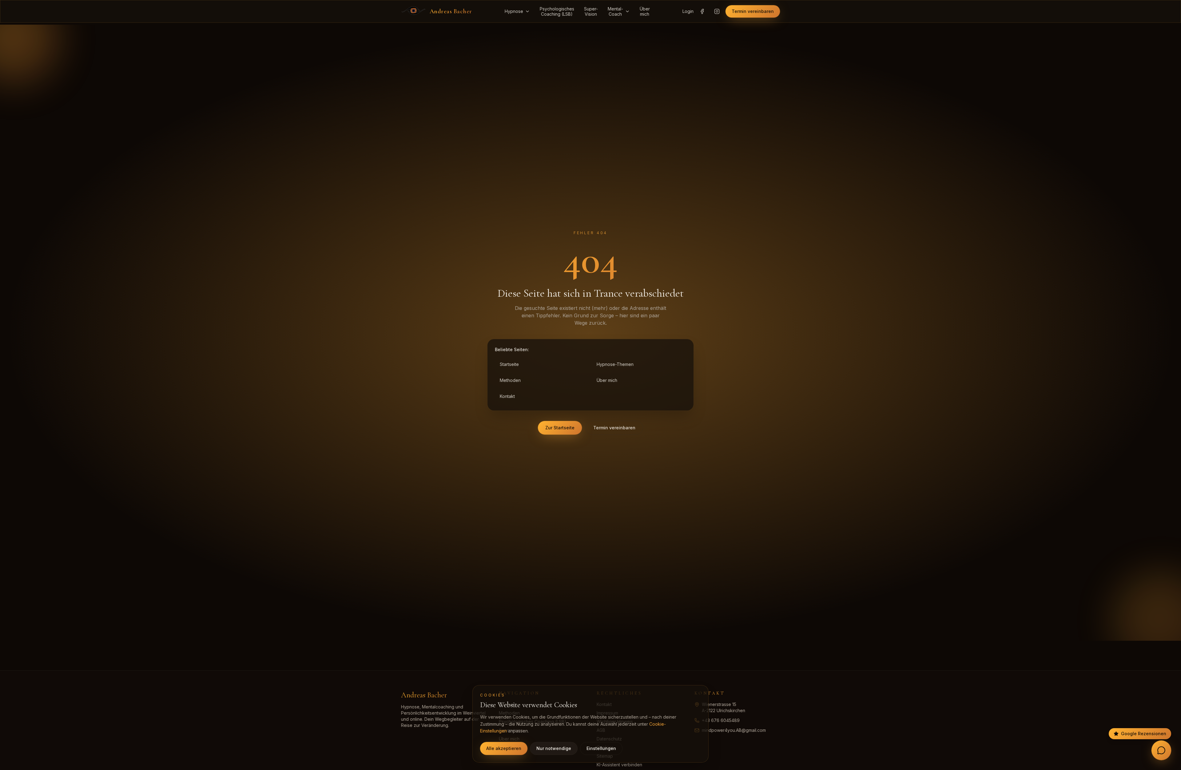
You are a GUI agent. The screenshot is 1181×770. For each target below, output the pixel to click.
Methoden (510, 380)
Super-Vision (591, 11)
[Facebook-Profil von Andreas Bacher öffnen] (702, 11)
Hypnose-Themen (615, 364)
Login (688, 11)
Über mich (607, 380)
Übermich (645, 11)
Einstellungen (601, 748)
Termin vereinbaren (753, 11)
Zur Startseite (560, 427)
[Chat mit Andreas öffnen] (1161, 750)
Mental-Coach (615, 11)
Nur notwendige (553, 748)
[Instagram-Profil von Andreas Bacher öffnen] (717, 11)
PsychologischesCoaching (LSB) (557, 11)
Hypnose (514, 11)
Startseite (509, 364)
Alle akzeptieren (503, 748)
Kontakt (507, 396)
